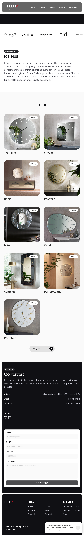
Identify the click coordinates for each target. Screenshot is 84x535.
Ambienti (31, 510)
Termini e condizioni (71, 510)
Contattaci (50, 514)
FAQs (47, 510)
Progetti (31, 514)
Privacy (65, 514)
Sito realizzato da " (11, 530)
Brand (30, 506)
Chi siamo (49, 506)
